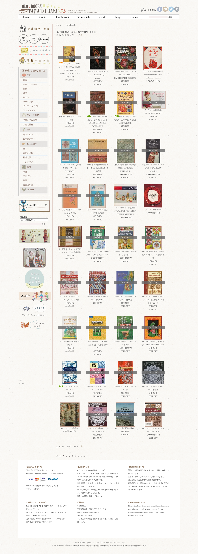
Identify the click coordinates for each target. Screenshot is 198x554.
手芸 (29, 75)
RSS (20, 380)
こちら (37, 489)
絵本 (29, 129)
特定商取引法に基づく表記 (115, 542)
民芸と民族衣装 (30, 120)
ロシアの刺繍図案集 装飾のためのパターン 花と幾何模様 (153, 255)
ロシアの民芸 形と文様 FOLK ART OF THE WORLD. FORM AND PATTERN (125, 211)
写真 (25, 172)
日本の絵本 (28, 139)
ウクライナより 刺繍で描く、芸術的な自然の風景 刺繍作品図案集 (126, 120)
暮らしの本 (32, 144)
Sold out (30, 189)
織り (25, 93)
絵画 (25, 180)
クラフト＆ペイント (32, 106)
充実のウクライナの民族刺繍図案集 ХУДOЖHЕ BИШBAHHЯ (125, 168)
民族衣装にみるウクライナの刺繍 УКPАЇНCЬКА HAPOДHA (153, 168)
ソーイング (28, 101)
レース (26, 97)
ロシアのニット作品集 (153, 209)
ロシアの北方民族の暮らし (126, 428)
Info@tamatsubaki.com (91, 512)
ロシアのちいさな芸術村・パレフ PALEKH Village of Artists (97, 75)
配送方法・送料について (96, 542)
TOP (57, 25)
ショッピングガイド (80, 542)
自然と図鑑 (28, 153)
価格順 (93, 32)
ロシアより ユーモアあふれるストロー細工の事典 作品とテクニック (153, 300)
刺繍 (25, 80)
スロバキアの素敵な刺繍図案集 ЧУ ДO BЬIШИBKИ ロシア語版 (97, 168)
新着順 (74, 32)
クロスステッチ (30, 84)
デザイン (27, 176)
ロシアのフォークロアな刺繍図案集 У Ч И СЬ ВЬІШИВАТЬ (70, 168)
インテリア (28, 162)
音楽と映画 (28, 185)
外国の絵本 (28, 134)
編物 (25, 89)
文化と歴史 (28, 124)
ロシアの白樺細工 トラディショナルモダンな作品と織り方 (97, 345)
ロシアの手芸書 (68, 25)
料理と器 (27, 157)
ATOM (21, 383)
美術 (29, 167)
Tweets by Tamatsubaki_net (33, 315)
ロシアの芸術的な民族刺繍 (98, 296)
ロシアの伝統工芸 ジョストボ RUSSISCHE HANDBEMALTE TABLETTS (125, 75)
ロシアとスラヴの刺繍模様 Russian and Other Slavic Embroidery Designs (154, 74)
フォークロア (33, 115)
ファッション (29, 110)
